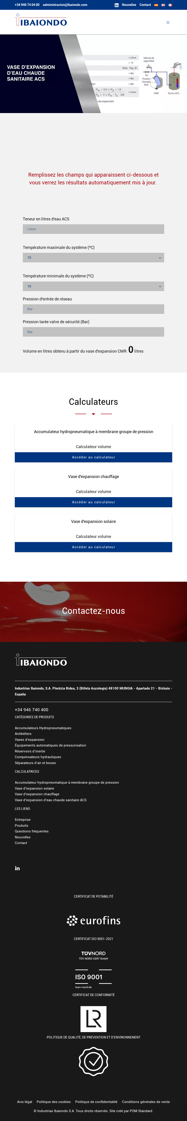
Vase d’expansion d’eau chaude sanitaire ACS (50, 800)
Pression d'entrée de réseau (47, 299)
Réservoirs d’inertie (30, 751)
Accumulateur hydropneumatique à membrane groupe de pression (67, 782)
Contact (21, 843)
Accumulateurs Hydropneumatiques (43, 728)
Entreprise (23, 820)
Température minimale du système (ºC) (58, 276)
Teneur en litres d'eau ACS (46, 219)
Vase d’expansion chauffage (37, 794)
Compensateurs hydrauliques (38, 757)
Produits (21, 826)
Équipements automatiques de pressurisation (50, 745)
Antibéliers (23, 734)
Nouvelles (23, 837)
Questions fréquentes (32, 831)
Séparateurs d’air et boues (35, 763)
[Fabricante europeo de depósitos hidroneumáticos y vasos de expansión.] (82, 22)
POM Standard (141, 1111)
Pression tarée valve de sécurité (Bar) (56, 321)
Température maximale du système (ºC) (59, 247)
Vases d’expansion (29, 740)
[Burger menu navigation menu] (168, 22)
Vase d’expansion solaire (34, 788)
